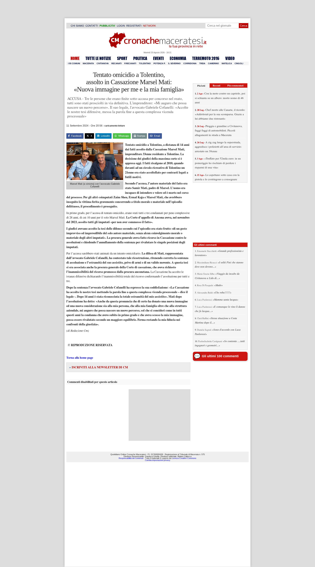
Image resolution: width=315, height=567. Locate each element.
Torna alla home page (79, 357)
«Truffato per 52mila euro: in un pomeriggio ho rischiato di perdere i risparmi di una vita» (218, 163)
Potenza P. (159, 63)
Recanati (116, 63)
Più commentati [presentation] (235, 85)
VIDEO (230, 58)
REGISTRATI (133, 25)
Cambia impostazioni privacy (157, 460)
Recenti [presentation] (216, 85)
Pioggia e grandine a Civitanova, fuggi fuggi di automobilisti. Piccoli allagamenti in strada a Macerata (218, 130)
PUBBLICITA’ (107, 25)
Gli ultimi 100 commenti (220, 356)
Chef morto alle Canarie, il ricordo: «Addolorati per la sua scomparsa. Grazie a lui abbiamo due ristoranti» (220, 114)
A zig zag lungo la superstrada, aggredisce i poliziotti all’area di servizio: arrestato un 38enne (218, 146)
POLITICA (140, 58)
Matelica (227, 63)
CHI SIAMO (77, 25)
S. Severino (174, 63)
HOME (75, 58)
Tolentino (145, 63)
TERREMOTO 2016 (205, 58)
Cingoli (239, 63)
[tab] (201, 85)
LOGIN (121, 25)
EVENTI (158, 58)
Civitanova (103, 63)
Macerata (88, 63)
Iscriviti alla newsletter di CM (98, 367)
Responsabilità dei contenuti (131, 458)
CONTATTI (91, 25)
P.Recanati (130, 63)
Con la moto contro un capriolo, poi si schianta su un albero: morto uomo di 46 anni (220, 97)
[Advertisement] (159, 415)
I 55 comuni (74, 63)
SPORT (122, 58)
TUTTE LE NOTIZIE (98, 58)
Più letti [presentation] (201, 85)
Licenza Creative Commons (184, 458)
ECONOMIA (178, 58)
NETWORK (149, 25)
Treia (202, 63)
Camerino (213, 63)
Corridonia (190, 63)
